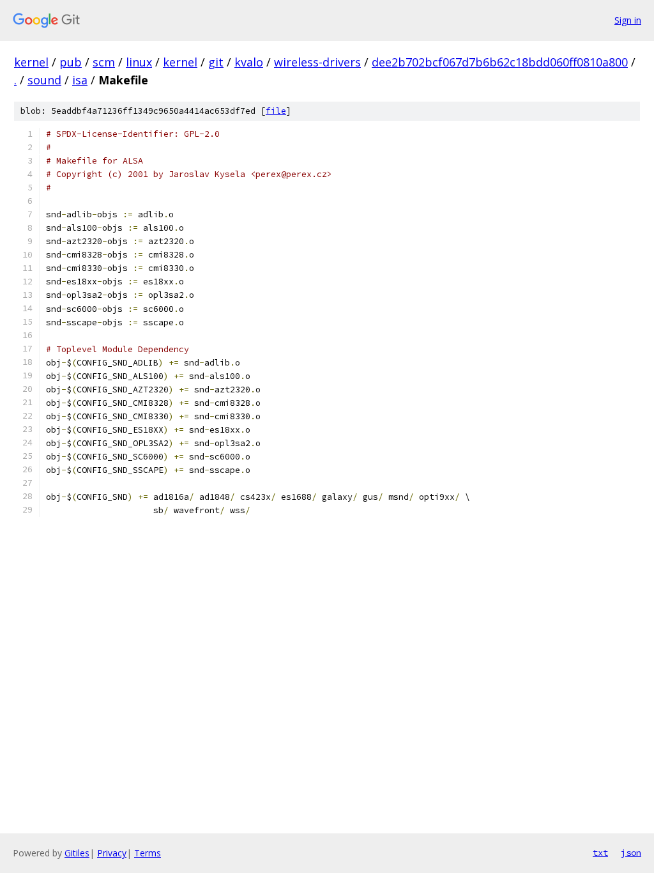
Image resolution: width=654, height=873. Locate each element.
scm (104, 62)
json (631, 852)
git (216, 62)
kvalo (248, 62)
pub (70, 62)
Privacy (111, 853)
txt (600, 852)
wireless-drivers (317, 62)
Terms (147, 853)
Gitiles (77, 853)
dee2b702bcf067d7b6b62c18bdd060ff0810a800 (500, 62)
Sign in (627, 20)
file (276, 110)
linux (139, 62)
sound (44, 80)
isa (79, 80)
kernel (31, 62)
